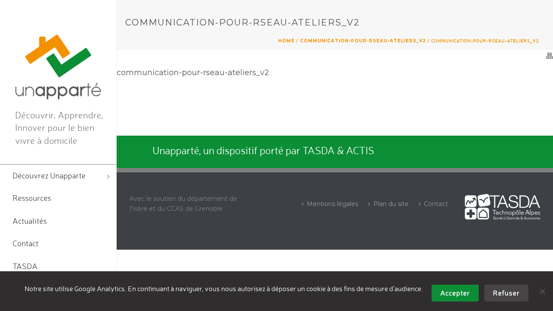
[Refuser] (542, 291)
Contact (436, 204)
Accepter (455, 293)
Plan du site (391, 204)
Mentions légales (332, 204)
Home (286, 41)
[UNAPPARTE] (58, 67)
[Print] (549, 55)
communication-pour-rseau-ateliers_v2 (363, 41)
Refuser (506, 293)
